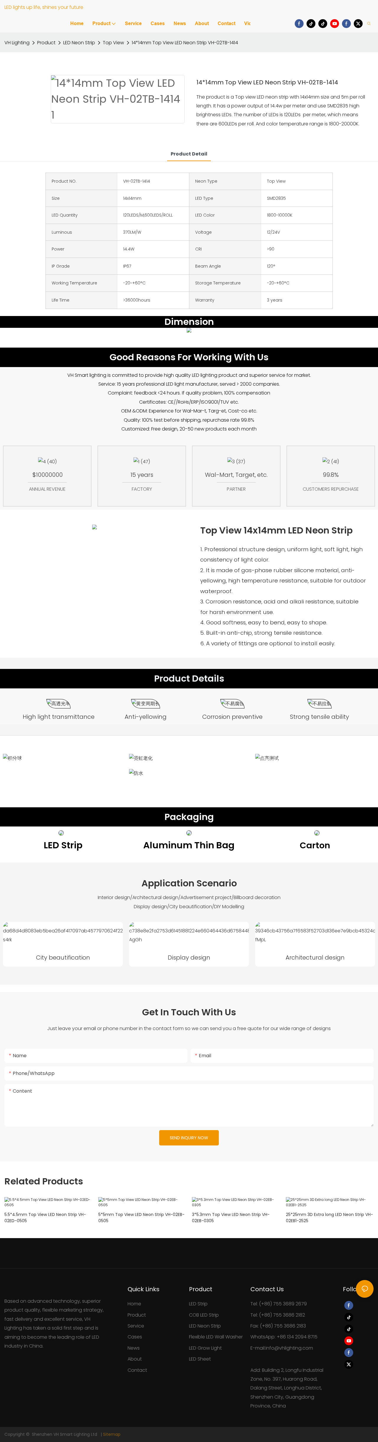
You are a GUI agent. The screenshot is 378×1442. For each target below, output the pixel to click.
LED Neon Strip (79, 42)
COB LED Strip (204, 1315)
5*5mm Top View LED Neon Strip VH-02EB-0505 (141, 1218)
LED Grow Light (205, 1348)
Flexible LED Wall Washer (216, 1336)
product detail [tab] (189, 153)
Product (46, 42)
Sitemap (111, 1434)
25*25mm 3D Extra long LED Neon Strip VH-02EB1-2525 (329, 1218)
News (134, 1348)
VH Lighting (17, 42)
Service (136, 1325)
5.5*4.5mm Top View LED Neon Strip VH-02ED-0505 (45, 1218)
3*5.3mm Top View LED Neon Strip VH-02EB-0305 (231, 1218)
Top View (113, 42)
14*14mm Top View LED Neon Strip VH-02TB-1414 (185, 42)
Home (134, 1303)
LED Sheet (200, 1359)
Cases (135, 1336)
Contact (137, 1370)
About (135, 1359)
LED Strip (198, 1303)
